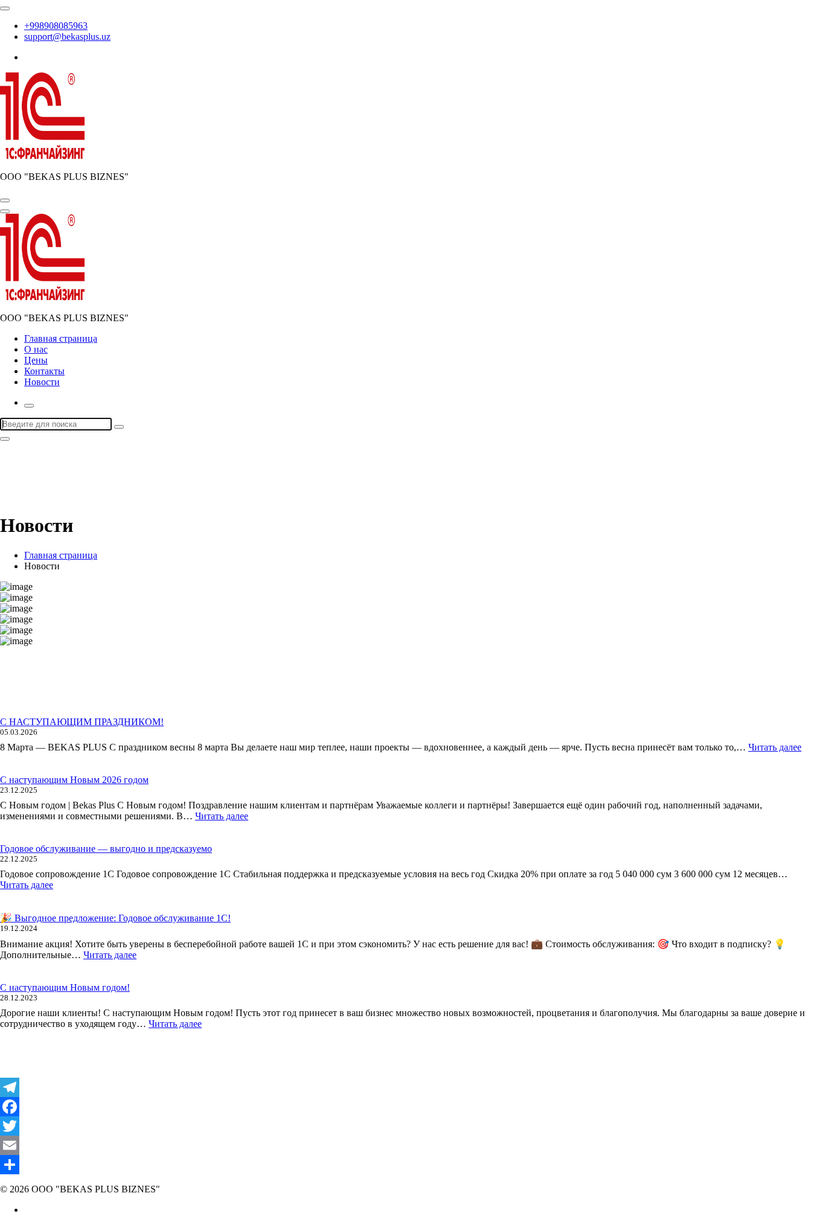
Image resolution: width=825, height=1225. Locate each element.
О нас (36, 349)
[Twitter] (412, 1126)
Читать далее (774, 747)
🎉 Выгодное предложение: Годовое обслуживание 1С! (115, 918)
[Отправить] (412, 1164)
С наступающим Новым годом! (65, 987)
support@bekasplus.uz (67, 36)
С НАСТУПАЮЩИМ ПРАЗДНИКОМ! (82, 722)
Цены (36, 360)
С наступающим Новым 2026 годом (74, 780)
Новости (42, 382)
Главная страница (60, 338)
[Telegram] (412, 1087)
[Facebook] (412, 1106)
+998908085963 (56, 26)
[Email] (412, 1145)
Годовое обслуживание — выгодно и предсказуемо (106, 848)
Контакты (44, 371)
